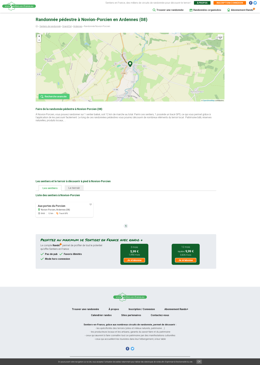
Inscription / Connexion (142, 309)
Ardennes (77, 26)
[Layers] (220, 37)
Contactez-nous (160, 315)
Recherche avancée (56, 96)
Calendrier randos (101, 315)
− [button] (39, 40)
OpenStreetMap (209, 100)
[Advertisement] (126, 146)
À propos (202, 3)
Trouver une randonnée (170, 10)
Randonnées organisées (207, 10)
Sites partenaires (131, 315)
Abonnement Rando (242, 10)
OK (199, 361)
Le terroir (74, 187)
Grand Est (67, 26)
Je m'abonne (134, 260)
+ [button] (39, 36)
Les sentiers (50, 188)
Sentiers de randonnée (50, 26)
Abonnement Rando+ (176, 309)
